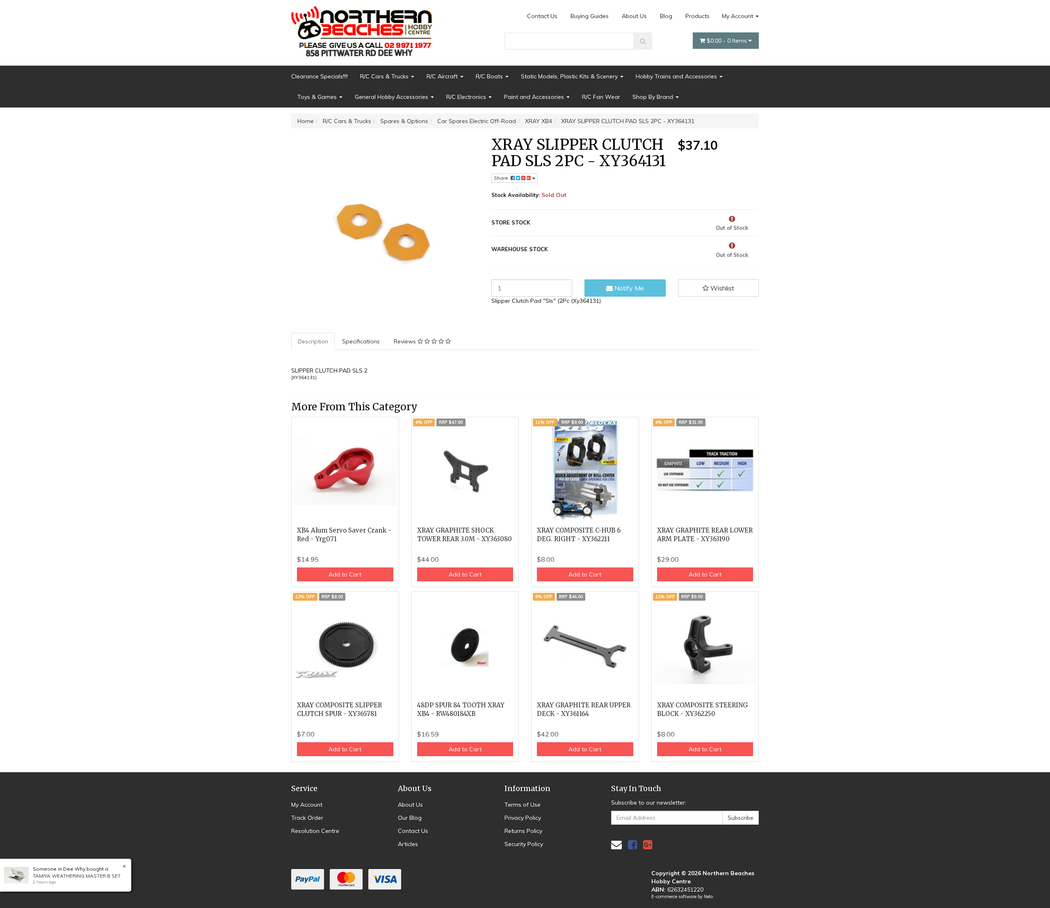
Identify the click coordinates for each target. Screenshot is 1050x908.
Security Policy (523, 844)
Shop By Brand (653, 97)
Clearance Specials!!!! (319, 76)
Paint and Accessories (535, 97)
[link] (632, 844)
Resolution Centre (315, 831)
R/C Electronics (467, 97)
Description (313, 341)
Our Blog (410, 817)
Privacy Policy (522, 817)
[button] (718, 288)
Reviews (406, 341)
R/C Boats (490, 76)
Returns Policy (523, 831)
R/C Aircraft (443, 76)
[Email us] (616, 844)
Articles (408, 844)
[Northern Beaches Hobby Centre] (364, 28)
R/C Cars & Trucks (385, 76)
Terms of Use (522, 804)
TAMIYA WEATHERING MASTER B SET (77, 876)
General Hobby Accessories (392, 97)
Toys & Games (317, 97)
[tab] (313, 341)
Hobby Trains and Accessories (677, 76)
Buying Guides (590, 16)
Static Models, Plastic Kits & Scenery (570, 76)
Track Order (307, 817)
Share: (502, 178)
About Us (634, 16)
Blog (666, 16)
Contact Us (542, 16)
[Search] (643, 41)
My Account (738, 16)
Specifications (361, 341)
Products (697, 16)
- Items (728, 40)
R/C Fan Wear (601, 97)
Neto (708, 896)
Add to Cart (345, 574)
